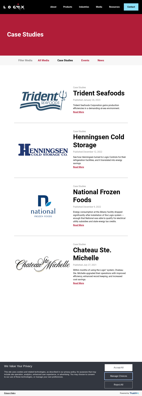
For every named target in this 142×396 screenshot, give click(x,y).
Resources (114, 7)
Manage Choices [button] (118, 376)
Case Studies (79, 87)
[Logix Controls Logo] (14, 7)
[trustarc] (134, 393)
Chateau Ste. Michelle (92, 254)
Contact (131, 7)
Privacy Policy (10, 393)
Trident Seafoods (99, 93)
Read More (78, 112)
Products (67, 7)
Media (99, 7)
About (53, 7)
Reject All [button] (118, 384)
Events (85, 60)
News (101, 60)
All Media (43, 60)
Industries (84, 7)
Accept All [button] (119, 367)
